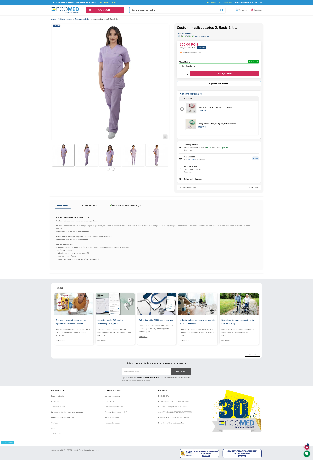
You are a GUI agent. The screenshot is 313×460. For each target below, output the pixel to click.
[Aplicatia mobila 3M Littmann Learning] (156, 303)
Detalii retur (188, 172)
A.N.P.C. (54, 428)
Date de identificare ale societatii (171, 423)
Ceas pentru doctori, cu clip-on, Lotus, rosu (215, 107)
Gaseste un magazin (109, 2)
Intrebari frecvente (112, 417)
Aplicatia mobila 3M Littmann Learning (156, 320)
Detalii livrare (188, 150)
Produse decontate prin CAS (116, 412)
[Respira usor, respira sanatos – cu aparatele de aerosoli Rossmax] (73, 303)
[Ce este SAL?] (199, 453)
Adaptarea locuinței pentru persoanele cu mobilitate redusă (197, 322)
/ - (202, 37)
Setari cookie (7, 442)
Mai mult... (60, 340)
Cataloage (55, 401)
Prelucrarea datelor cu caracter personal (67, 412)
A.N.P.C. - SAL (56, 434)
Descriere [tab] (62, 205)
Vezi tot (252, 354)
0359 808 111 (226, 2)
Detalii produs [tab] (89, 205)
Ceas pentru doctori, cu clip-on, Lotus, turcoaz (217, 124)
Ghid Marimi (253, 61)
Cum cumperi (110, 401)
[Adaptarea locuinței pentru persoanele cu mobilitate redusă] (197, 303)
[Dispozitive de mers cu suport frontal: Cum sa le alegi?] (239, 303)
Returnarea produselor (114, 407)
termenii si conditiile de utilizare (148, 378)
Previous (108, 169)
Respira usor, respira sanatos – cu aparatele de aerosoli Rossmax (71, 322)
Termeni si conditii (58, 407)
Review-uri (132, 205)
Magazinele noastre (112, 423)
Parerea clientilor (58, 396)
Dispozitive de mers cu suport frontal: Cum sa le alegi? (238, 322)
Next (113, 169)
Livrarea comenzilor (112, 396)
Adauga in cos (224, 73)
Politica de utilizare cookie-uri (62, 417)
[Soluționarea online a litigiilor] (242, 453)
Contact (212, 2)
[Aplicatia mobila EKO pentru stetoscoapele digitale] (115, 303)
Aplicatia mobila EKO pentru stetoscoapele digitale (110, 322)
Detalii (255, 158)
